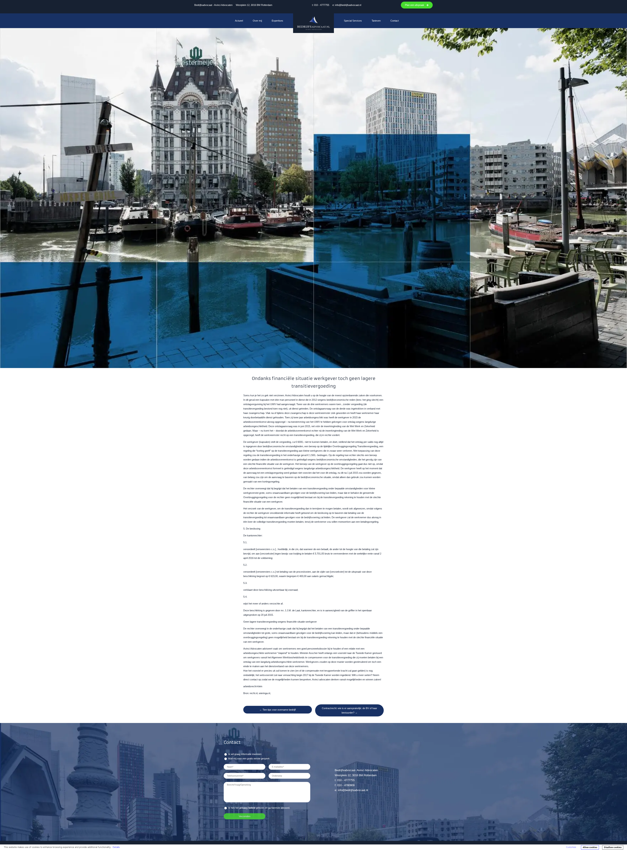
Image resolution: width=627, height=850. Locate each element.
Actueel (239, 20)
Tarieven (376, 20)
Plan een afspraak (415, 5)
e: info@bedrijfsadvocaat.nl (346, 5)
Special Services (353, 20)
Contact (394, 20)
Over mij (257, 20)
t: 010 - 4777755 (320, 5)
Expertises (277, 20)
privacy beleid (247, 807)
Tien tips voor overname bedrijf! (277, 709)
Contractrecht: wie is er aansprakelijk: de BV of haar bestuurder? (349, 710)
